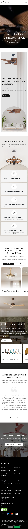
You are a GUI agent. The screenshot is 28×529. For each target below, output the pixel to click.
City (4, 266)
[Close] (26, 246)
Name (4, 257)
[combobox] (14, 274)
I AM (4, 271)
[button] (14, 278)
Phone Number (7, 262)
